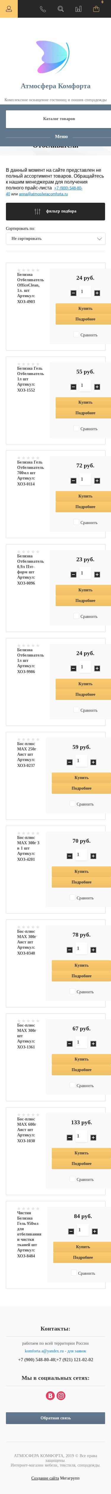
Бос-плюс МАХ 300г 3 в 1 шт (28, 842)
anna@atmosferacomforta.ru (43, 194)
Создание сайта (45, 1478)
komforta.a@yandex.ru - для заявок (55, 1351)
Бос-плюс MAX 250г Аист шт (26, 749)
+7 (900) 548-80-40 (36, 1359)
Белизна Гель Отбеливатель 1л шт (30, 373)
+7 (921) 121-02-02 (74, 1359)
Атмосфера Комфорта (56, 86)
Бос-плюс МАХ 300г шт (26, 1030)
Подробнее (81, 788)
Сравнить (88, 335)
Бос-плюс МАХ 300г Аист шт (26, 936)
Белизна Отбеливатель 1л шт (30, 655)
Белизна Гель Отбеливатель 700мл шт (30, 467)
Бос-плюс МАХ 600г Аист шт (26, 1124)
